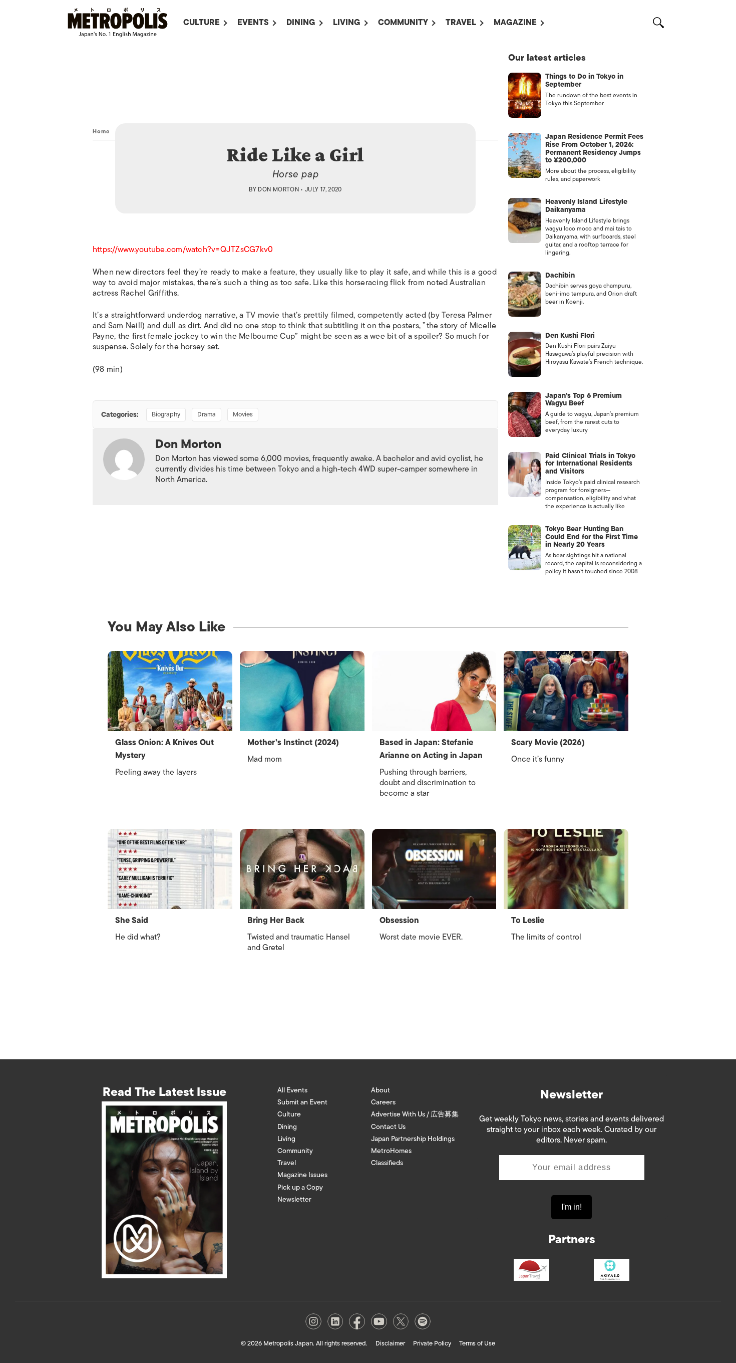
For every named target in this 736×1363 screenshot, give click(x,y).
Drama (206, 414)
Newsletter (294, 1199)
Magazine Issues (302, 1175)
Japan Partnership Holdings (413, 1139)
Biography (166, 414)
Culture (201, 22)
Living (346, 22)
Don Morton (278, 189)
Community (403, 22)
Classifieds (387, 1163)
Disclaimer (390, 1343)
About (380, 1090)
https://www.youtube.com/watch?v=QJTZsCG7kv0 (183, 249)
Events (253, 22)
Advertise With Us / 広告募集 (415, 1114)
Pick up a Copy (300, 1187)
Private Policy (432, 1343)
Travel (461, 22)
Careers (383, 1102)
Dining (300, 22)
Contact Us (388, 1126)
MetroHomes (391, 1151)
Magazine (515, 22)
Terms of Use (477, 1343)
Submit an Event (302, 1102)
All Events (292, 1090)
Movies (243, 414)
